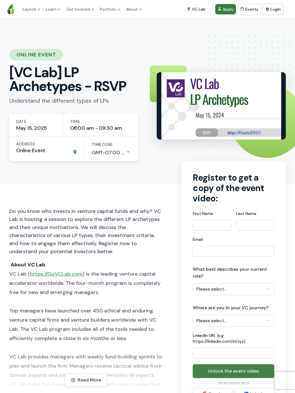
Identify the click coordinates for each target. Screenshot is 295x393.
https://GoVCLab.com (56, 273)
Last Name (246, 213)
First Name (203, 213)
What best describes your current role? (230, 272)
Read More (89, 380)
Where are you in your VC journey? (230, 308)
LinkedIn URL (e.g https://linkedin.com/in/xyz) (219, 338)
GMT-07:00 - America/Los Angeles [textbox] (111, 152)
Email (198, 239)
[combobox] (111, 152)
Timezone (102, 144)
